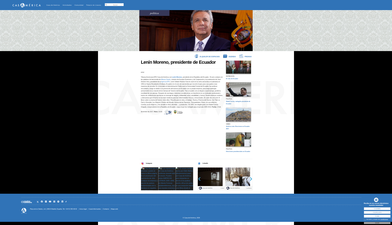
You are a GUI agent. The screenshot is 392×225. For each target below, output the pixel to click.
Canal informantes (95, 209)
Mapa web (114, 209)
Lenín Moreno (177, 77)
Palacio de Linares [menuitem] (93, 5)
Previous (200, 179)
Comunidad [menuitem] (79, 5)
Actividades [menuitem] (67, 5)
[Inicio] (26, 5)
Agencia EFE (165, 81)
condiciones (384, 219)
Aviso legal (83, 209)
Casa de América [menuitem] (53, 5)
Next (250, 179)
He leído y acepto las (377, 219)
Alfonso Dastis (166, 79)
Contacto (106, 209)
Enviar (377, 223)
